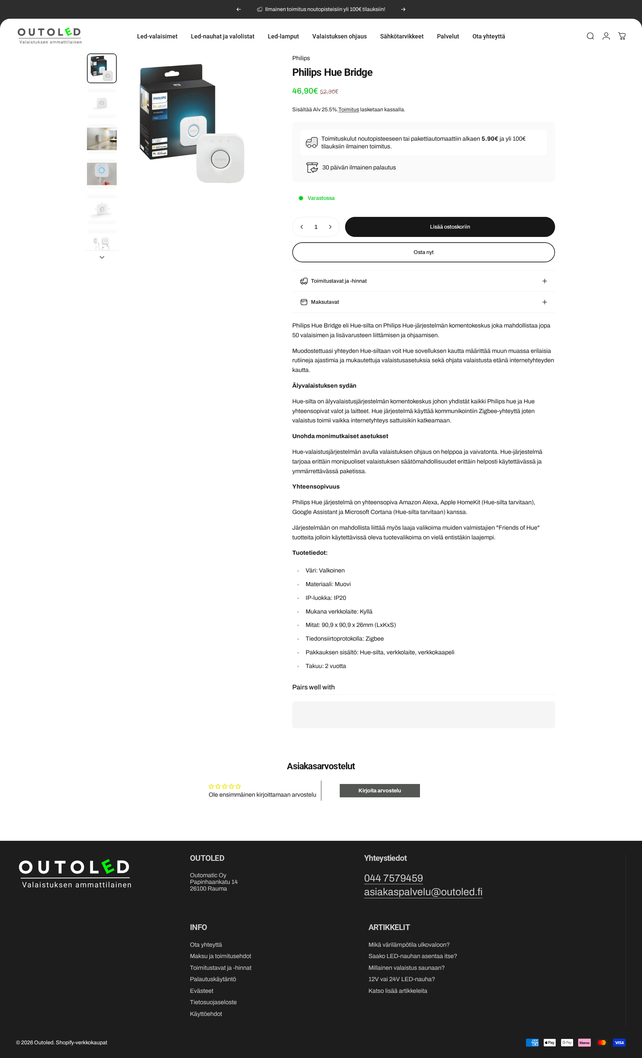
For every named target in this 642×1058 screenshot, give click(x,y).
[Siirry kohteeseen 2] (102, 103)
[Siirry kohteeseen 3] (102, 139)
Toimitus (348, 109)
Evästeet (201, 991)
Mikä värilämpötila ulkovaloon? (409, 944)
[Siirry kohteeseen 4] (102, 174)
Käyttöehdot (206, 1014)
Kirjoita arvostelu (379, 790)
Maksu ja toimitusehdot (220, 956)
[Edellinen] (238, 9)
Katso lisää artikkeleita (397, 991)
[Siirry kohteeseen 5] (102, 209)
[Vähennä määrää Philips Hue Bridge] (300, 227)
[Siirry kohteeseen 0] (102, 68)
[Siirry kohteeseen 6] (102, 244)
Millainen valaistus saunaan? (406, 968)
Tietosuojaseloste (213, 1002)
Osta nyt (424, 252)
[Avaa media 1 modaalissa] (192, 123)
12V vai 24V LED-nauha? (401, 979)
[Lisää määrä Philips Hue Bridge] (331, 227)
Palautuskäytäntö (213, 979)
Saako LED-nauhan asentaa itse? (412, 956)
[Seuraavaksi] (403, 9)
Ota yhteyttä (206, 944)
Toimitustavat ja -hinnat (220, 968)
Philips (301, 58)
